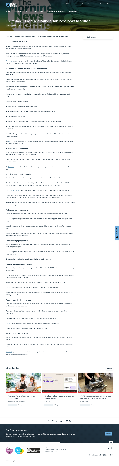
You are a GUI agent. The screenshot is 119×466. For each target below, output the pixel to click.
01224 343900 (108, 455)
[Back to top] (111, 443)
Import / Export (39, 11)
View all (109, 368)
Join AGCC (65, 4)
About (94, 4)
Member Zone (75, 4)
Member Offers (86, 4)
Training (18, 11)
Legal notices (15, 461)
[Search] (108, 4)
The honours (10, 61)
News (27, 11)
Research (72, 11)
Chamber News (11, 25)
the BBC (11, 141)
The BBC (9, 218)
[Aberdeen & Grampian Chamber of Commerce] (12, 5)
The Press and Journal (13, 190)
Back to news (91, 37)
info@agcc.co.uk (95, 455)
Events (8, 11)
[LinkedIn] (109, 448)
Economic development (56, 11)
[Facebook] (112, 448)
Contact (102, 4)
